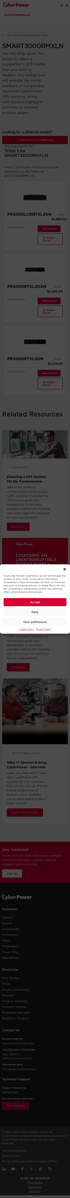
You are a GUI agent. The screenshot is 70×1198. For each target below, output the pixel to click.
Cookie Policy (26, 629)
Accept (35, 602)
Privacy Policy (43, 629)
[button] (64, 569)
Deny (35, 612)
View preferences (35, 622)
